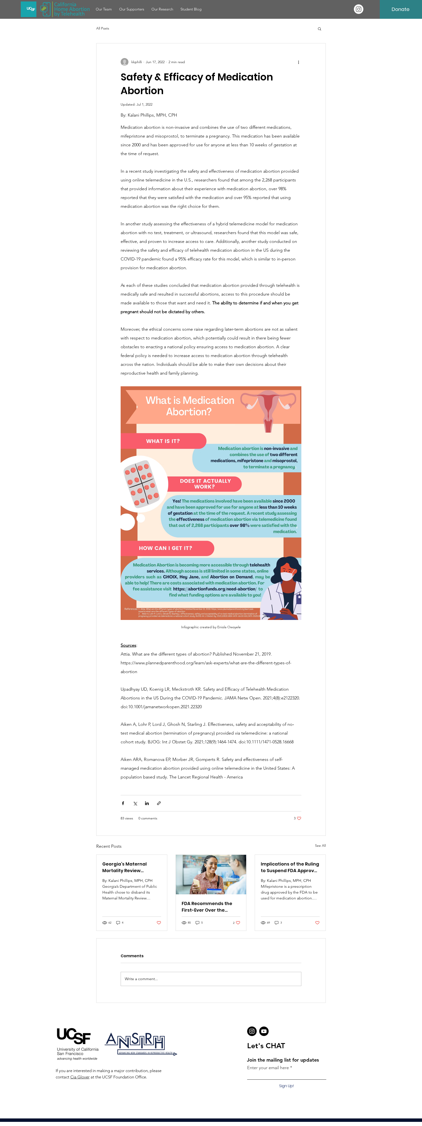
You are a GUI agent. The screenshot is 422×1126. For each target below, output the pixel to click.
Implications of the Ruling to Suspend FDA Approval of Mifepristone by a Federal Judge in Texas (290, 867)
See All (320, 845)
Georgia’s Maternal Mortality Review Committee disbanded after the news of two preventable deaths (128, 867)
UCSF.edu (248, 1123)
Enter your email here (268, 1068)
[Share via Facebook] (123, 803)
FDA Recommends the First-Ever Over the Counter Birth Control (207, 906)
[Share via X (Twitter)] (135, 803)
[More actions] (298, 62)
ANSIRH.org (208, 1123)
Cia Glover (80, 1077)
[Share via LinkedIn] (147, 803)
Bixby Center (229, 1123)
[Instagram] (358, 9)
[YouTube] (264, 1031)
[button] (319, 28)
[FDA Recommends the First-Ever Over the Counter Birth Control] (211, 874)
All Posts (102, 28)
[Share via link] (159, 803)
